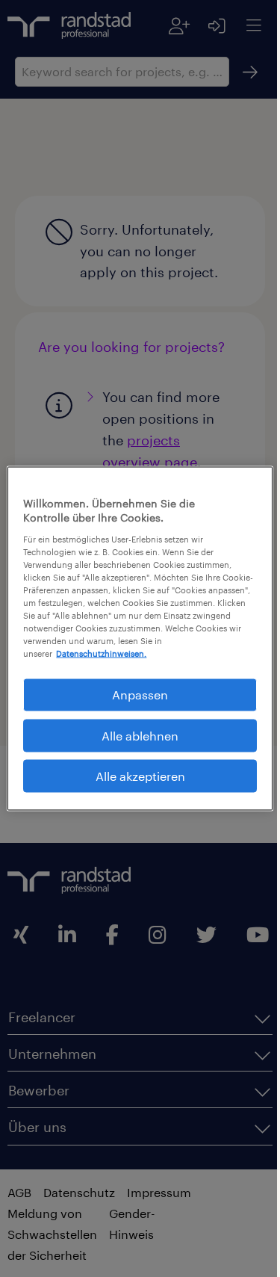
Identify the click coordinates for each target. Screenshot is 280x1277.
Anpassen (135, 694)
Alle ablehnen (134, 735)
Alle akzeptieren (134, 776)
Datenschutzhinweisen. (101, 653)
